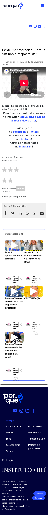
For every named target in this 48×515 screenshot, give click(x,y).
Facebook (19, 132)
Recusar (38, 498)
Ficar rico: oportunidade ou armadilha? (13, 255)
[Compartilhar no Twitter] (12, 213)
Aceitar (40, 493)
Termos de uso (36, 438)
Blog (8, 438)
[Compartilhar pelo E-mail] (42, 213)
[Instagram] (36, 26)
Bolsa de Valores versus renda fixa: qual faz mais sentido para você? (14, 350)
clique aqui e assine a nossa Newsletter (28, 118)
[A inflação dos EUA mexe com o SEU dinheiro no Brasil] (33, 245)
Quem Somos (13, 426)
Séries (9, 451)
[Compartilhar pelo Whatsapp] (34, 213)
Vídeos (10, 432)
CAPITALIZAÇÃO (32, 298)
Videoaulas (34, 432)
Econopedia (35, 426)
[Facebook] (44, 26)
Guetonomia (13, 445)
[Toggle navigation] (43, 5)
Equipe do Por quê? (15, 62)
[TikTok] (42, 26)
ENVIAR (20, 188)
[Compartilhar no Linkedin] (20, 213)
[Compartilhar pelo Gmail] (27, 213)
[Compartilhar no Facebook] (5, 213)
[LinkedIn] (40, 26)
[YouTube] (31, 26)
